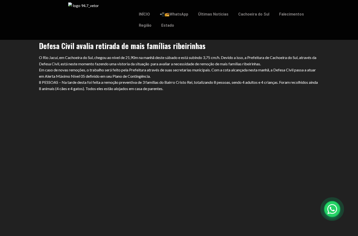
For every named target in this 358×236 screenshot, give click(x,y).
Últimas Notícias (213, 14)
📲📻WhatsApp (174, 14)
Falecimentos (291, 14)
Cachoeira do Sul (253, 14)
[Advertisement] (179, 128)
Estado (167, 25)
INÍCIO (144, 14)
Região (145, 25)
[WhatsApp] (332, 209)
